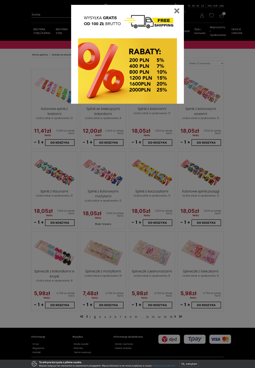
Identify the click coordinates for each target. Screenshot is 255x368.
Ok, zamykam (189, 363)
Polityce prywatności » (164, 365)
